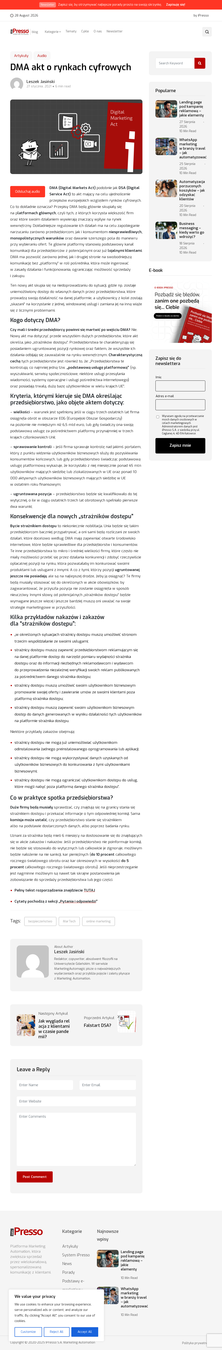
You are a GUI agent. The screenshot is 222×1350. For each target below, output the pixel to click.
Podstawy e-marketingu (73, 1285)
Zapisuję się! (175, 4)
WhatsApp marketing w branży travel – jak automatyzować (193, 148)
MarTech (69, 921)
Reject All (56, 1332)
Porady (68, 1272)
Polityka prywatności (197, 1343)
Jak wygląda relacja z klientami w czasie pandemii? (54, 1029)
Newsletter (115, 31)
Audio (42, 55)
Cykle (85, 31)
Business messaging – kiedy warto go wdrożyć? (191, 230)
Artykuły (21, 55)
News (67, 1263)
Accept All (85, 1332)
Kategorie (52, 32)
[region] (56, 1315)
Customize (28, 1332)
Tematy (71, 31)
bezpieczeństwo (40, 921)
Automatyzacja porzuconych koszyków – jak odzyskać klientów (192, 190)
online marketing (98, 921)
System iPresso (76, 1255)
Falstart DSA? (97, 1025)
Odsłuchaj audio (27, 191)
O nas (98, 31)
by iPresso (201, 16)
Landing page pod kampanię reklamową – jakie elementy (191, 109)
